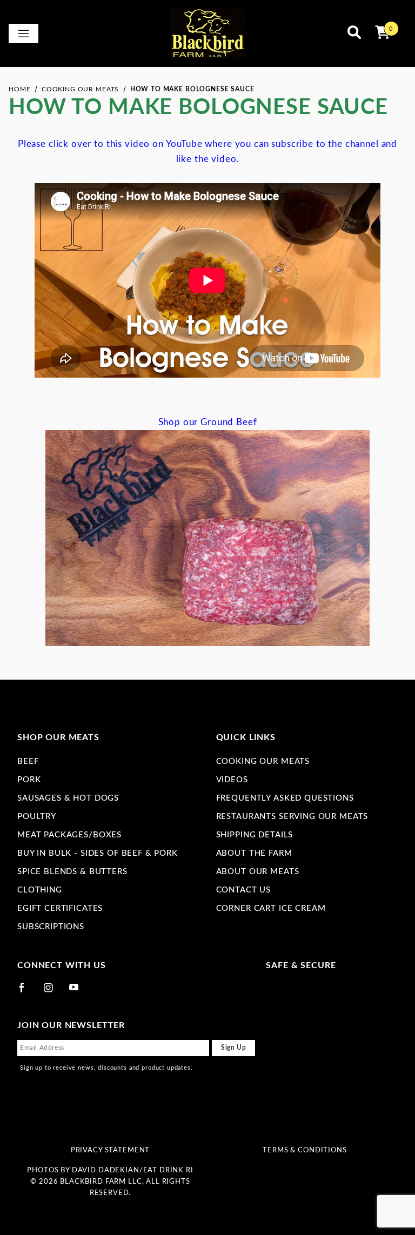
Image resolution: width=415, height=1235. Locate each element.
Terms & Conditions (304, 1150)
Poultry (36, 817)
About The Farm (254, 853)
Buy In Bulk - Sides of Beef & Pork (97, 853)
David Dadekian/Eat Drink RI (132, 1170)
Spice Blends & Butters (72, 872)
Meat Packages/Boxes (69, 835)
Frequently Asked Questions (285, 798)
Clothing (39, 890)
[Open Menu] (23, 33)
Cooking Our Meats (263, 761)
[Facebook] (26, 992)
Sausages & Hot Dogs (68, 798)
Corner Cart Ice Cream (271, 908)
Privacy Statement (110, 1150)
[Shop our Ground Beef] (207, 537)
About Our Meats (257, 872)
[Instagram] (53, 992)
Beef (27, 761)
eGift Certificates (60, 908)
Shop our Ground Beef (207, 422)
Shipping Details (254, 835)
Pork (29, 780)
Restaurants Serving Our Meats (292, 817)
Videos (232, 780)
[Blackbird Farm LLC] (207, 33)
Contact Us (243, 890)
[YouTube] (79, 992)
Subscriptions (50, 927)
